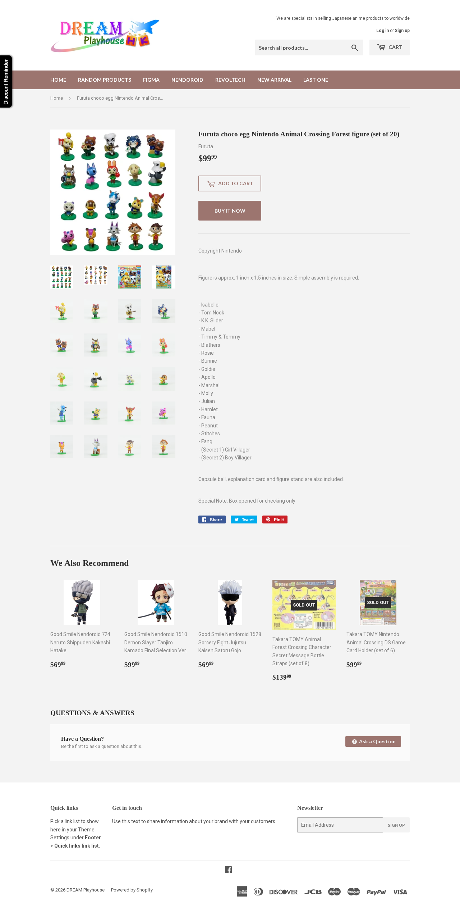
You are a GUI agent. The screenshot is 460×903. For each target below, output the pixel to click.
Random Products (104, 80)
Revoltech (230, 80)
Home (58, 80)
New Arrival (274, 80)
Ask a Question (377, 741)
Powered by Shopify (132, 890)
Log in (382, 30)
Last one (315, 80)
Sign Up (396, 825)
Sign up (402, 30)
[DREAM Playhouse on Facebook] (228, 870)
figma (151, 80)
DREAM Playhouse (85, 890)
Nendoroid (187, 80)
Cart (394, 47)
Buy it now (230, 211)
